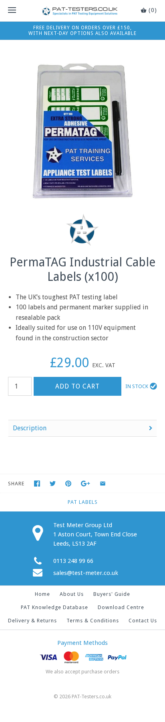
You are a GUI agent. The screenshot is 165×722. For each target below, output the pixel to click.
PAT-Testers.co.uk (91, 696)
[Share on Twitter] (53, 484)
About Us (72, 594)
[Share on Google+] (85, 484)
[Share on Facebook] (37, 484)
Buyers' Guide (111, 594)
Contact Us (143, 621)
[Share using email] (103, 484)
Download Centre (121, 607)
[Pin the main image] (68, 484)
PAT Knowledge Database (54, 607)
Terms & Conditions (92, 621)
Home (42, 594)
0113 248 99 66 (73, 561)
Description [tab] (29, 428)
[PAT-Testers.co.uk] (82, 10)
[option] (82, 131)
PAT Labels (83, 502)
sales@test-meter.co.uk (85, 573)
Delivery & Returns (32, 621)
